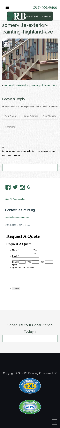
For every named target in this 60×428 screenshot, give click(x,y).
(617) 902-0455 (45, 7)
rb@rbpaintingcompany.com (17, 217)
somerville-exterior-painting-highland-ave (30, 85)
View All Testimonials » (15, 199)
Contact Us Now (30, 338)
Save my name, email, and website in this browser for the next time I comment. (28, 153)
